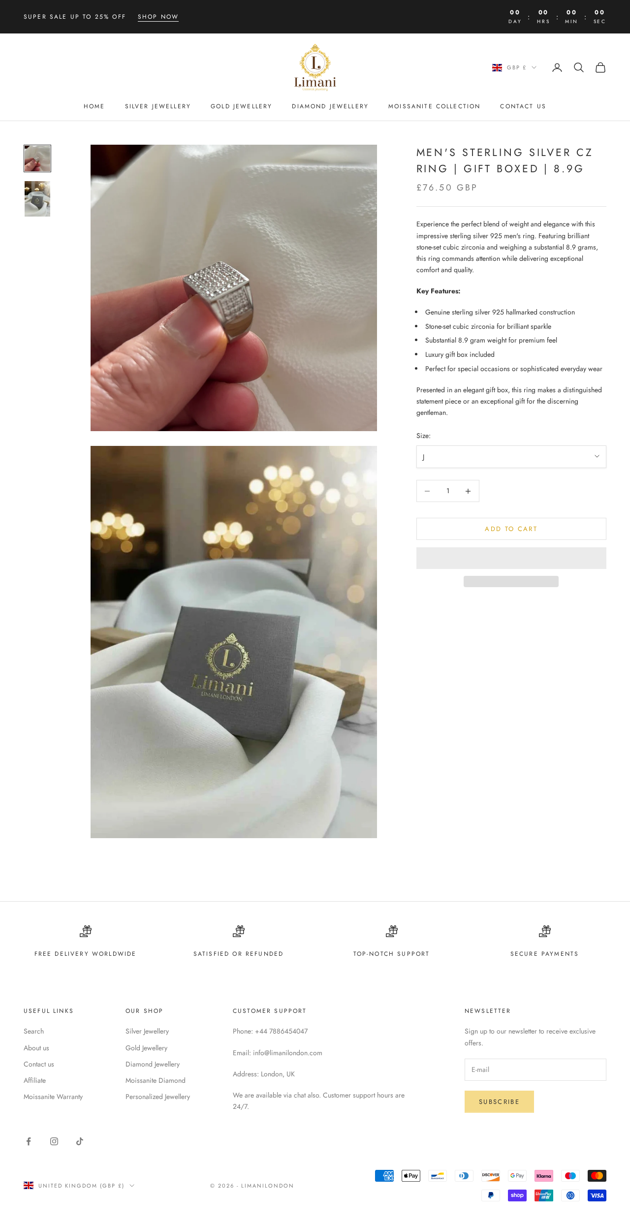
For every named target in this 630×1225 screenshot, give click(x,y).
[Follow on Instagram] (54, 1141)
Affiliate (35, 1080)
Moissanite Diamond (156, 1080)
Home (94, 106)
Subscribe (499, 1101)
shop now (158, 16)
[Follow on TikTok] (80, 1141)
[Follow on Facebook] (28, 1141)
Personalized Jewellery (158, 1096)
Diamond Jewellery (330, 106)
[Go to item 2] (37, 199)
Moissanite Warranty (53, 1096)
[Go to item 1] (37, 158)
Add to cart (511, 529)
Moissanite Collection (434, 106)
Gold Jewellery (241, 106)
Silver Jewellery (158, 106)
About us (36, 1048)
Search (34, 1031)
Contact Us (523, 106)
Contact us (39, 1064)
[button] (511, 558)
